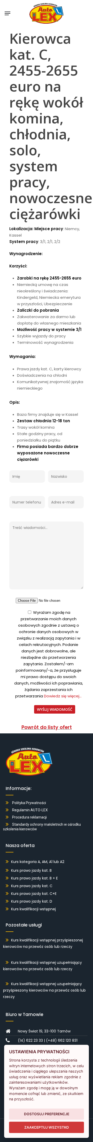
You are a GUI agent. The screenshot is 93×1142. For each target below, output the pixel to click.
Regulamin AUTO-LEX (30, 810)
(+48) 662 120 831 (62, 1040)
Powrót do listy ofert (46, 727)
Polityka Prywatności (29, 803)
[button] (7, 13)
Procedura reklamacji (29, 817)
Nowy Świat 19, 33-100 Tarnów (44, 1031)
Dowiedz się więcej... (62, 696)
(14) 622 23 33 (30, 1040)
